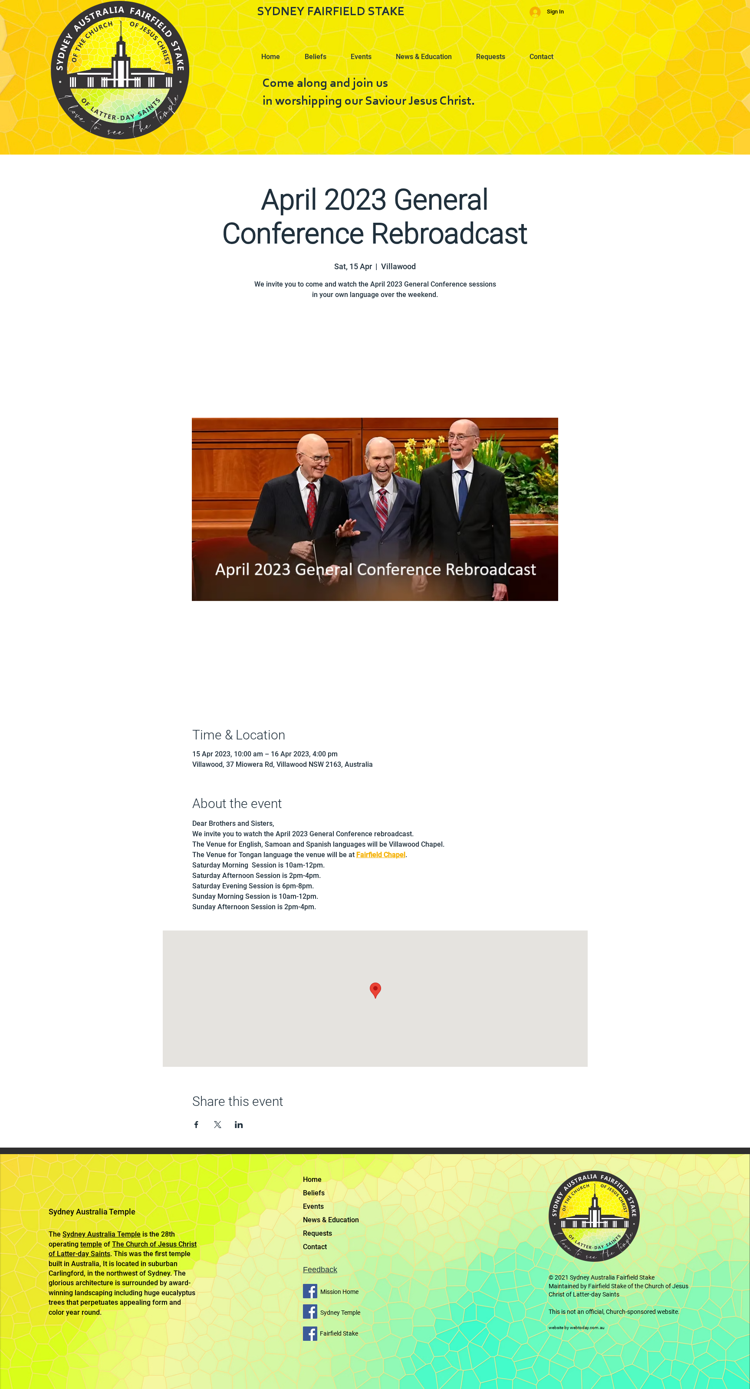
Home (312, 1179)
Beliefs (314, 1193)
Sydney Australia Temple (101, 1234)
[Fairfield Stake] (310, 1333)
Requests (317, 1233)
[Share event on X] (218, 1124)
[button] (320, 52)
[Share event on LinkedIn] (239, 1124)
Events (313, 1206)
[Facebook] (310, 1291)
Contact (315, 1247)
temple (91, 1244)
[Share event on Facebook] (196, 1124)
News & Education (331, 1220)
